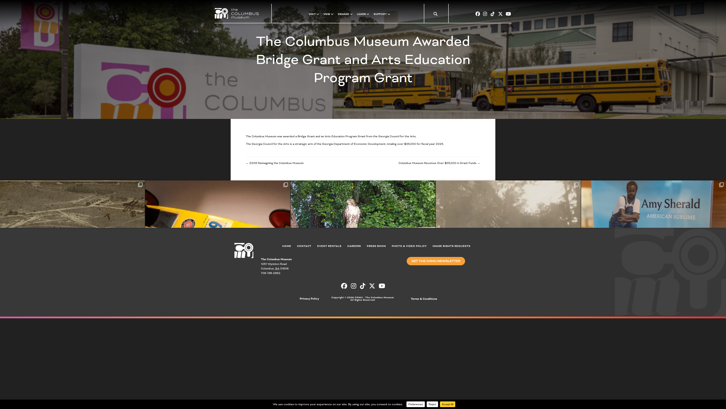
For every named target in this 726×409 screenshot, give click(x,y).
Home (286, 246)
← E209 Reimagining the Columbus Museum (275, 163)
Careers (354, 246)
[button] (436, 14)
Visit (312, 14)
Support (380, 14)
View (326, 14)
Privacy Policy (309, 299)
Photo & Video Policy (409, 246)
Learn (361, 14)
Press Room (376, 246)
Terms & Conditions (424, 299)
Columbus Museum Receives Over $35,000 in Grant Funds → (439, 163)
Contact (304, 246)
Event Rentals (329, 246)
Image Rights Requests (451, 246)
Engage (343, 14)
